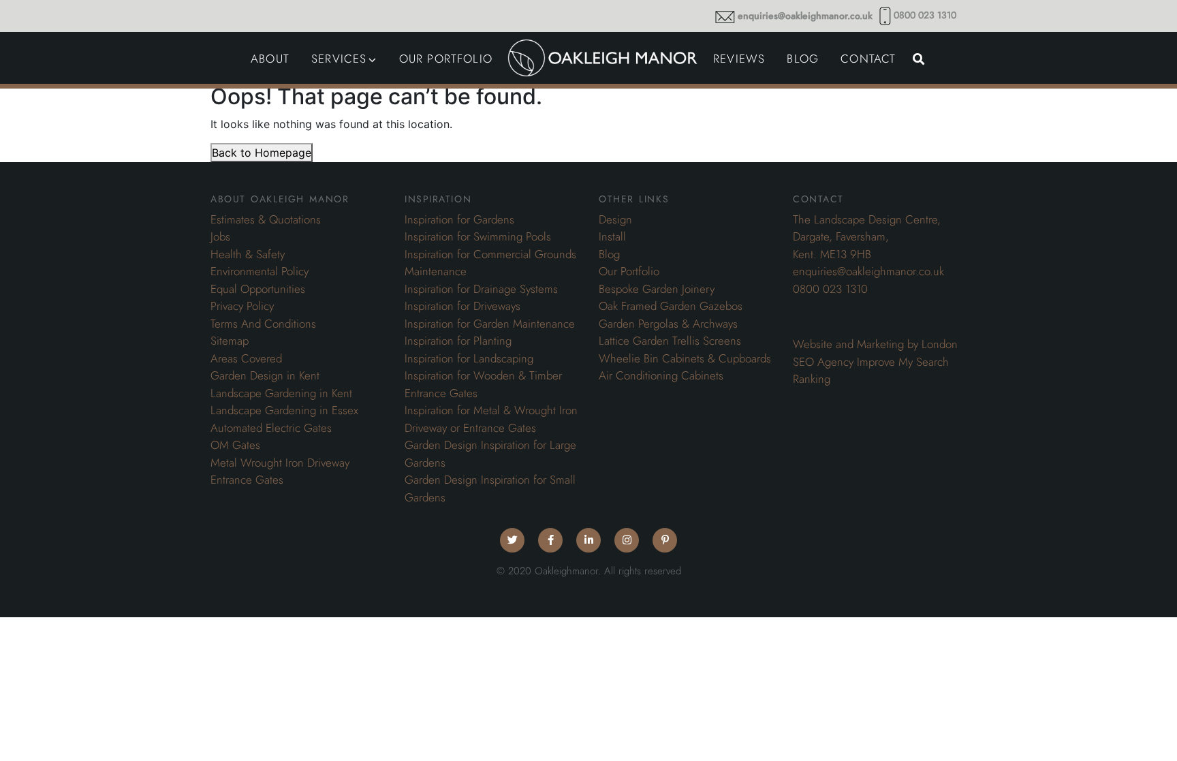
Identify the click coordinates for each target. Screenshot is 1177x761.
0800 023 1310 (925, 15)
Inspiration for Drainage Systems (481, 289)
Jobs (220, 236)
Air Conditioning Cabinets (661, 375)
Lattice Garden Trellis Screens (670, 340)
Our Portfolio (629, 271)
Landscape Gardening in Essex (284, 410)
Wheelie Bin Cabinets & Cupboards (685, 358)
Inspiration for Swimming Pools (478, 236)
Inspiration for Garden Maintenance (490, 323)
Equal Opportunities (257, 289)
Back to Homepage (261, 152)
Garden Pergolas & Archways (668, 323)
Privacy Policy (242, 306)
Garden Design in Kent (264, 375)
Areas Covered (246, 358)
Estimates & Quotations (265, 219)
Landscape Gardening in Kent (281, 393)
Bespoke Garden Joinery (657, 289)
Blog (609, 254)
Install (612, 236)
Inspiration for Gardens (459, 219)
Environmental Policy (259, 271)
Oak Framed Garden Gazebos (670, 306)
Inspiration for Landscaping (469, 358)
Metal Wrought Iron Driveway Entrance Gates (279, 471)
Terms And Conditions (263, 323)
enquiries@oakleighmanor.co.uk (805, 16)
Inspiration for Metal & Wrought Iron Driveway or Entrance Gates (491, 419)
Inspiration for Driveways (462, 306)
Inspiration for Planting (458, 340)
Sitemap (229, 340)
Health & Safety (247, 254)
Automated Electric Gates (271, 428)
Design (615, 219)
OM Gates (235, 445)
